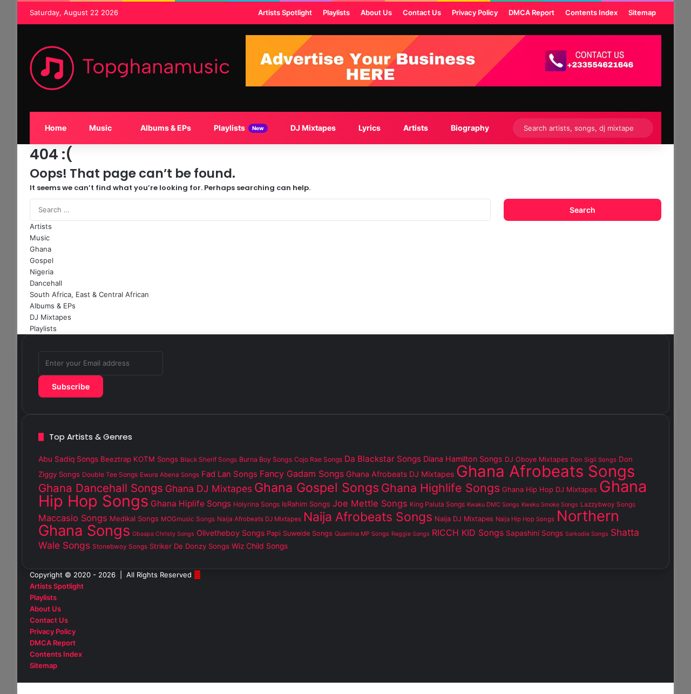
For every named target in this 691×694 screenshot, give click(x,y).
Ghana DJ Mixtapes (208, 488)
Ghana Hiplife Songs (191, 503)
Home (54, 127)
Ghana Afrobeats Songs (545, 471)
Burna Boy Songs (265, 459)
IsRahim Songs (306, 504)
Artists (415, 127)
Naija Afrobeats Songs (367, 516)
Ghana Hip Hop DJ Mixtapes (549, 489)
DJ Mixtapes (312, 127)
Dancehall (46, 283)
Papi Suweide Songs (300, 533)
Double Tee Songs (110, 474)
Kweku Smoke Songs (549, 504)
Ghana (40, 249)
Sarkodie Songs (586, 533)
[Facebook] (658, 676)
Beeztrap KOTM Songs (139, 459)
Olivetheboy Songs (231, 532)
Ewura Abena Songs (169, 475)
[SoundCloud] (641, 676)
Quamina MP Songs (362, 533)
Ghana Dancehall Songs (100, 488)
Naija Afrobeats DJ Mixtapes (259, 519)
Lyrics (369, 127)
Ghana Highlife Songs (440, 488)
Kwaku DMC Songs (493, 504)
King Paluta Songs (437, 504)
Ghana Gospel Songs (316, 487)
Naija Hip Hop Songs (525, 519)
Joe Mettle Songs (370, 503)
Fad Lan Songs (229, 474)
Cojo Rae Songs (318, 459)
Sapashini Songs (534, 533)
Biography (469, 127)
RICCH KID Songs (468, 532)
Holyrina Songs (256, 504)
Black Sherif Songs (208, 459)
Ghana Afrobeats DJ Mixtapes (400, 474)
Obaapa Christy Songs (163, 533)
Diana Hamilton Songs (463, 458)
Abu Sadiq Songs (68, 459)
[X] (650, 676)
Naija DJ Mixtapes (464, 519)
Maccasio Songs (72, 518)
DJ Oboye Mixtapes (536, 459)
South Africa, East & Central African (89, 294)
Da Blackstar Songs (382, 459)
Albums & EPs (165, 127)
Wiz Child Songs (260, 546)
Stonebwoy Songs (119, 546)
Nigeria (41, 271)
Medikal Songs (134, 518)
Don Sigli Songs (594, 459)
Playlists (238, 127)
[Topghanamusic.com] (129, 68)
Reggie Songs (410, 533)
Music (99, 127)
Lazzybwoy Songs (607, 504)
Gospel (41, 260)
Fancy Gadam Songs (302, 473)
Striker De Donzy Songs (189, 546)
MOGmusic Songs (188, 519)
